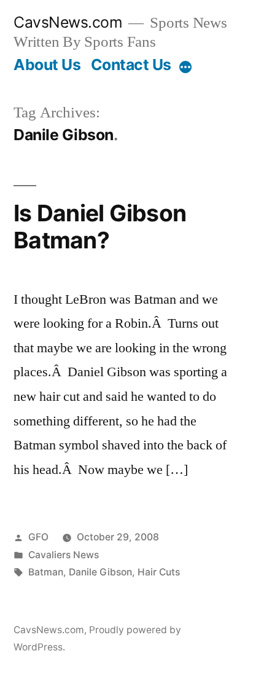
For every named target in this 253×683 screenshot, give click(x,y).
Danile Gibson (100, 572)
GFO (38, 537)
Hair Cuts (159, 572)
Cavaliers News (63, 555)
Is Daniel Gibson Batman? (100, 227)
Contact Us (131, 64)
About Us (47, 64)
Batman (45, 572)
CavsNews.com (68, 22)
